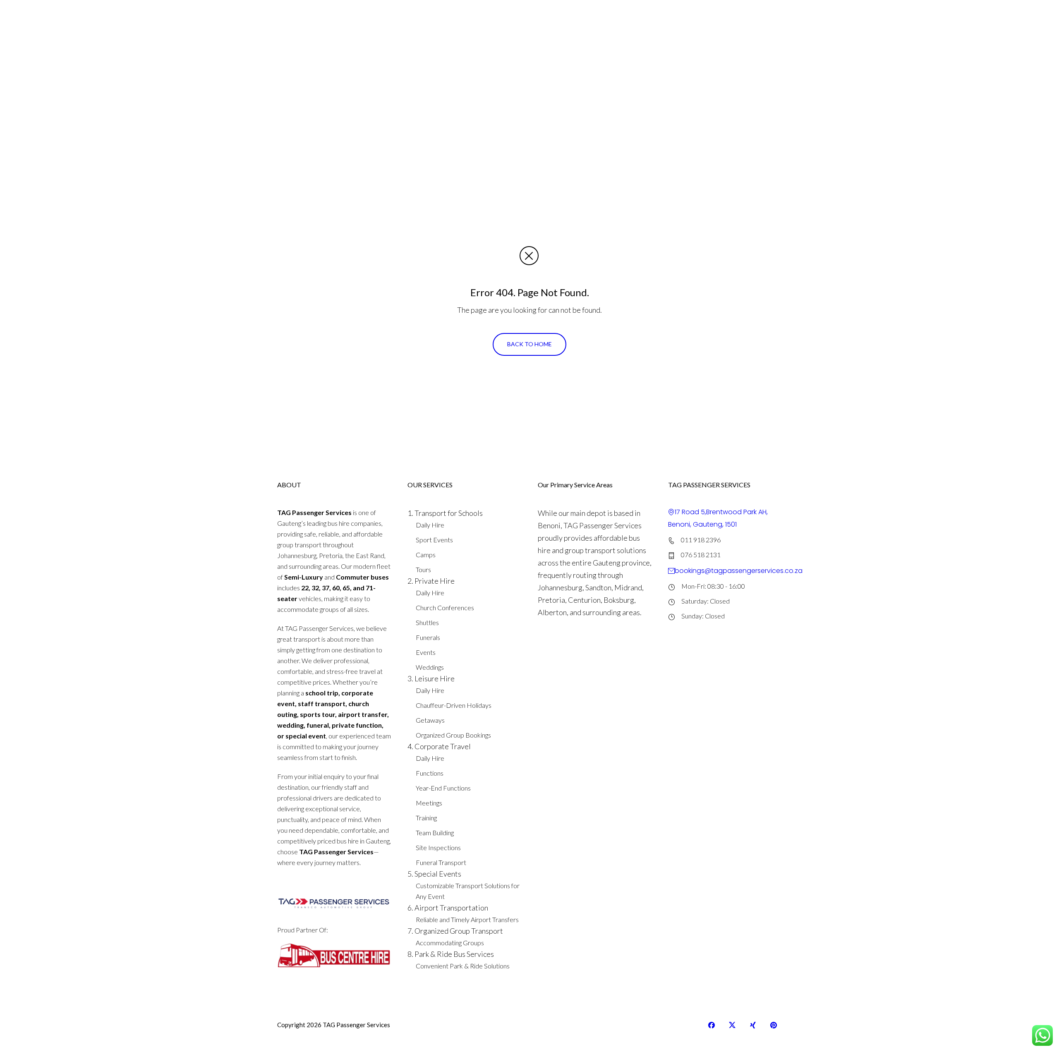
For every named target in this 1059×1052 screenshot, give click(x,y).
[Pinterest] (773, 1025)
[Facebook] (711, 1025)
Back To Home (529, 343)
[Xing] (753, 1025)
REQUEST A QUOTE (740, 17)
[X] (732, 1025)
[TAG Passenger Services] (318, 18)
